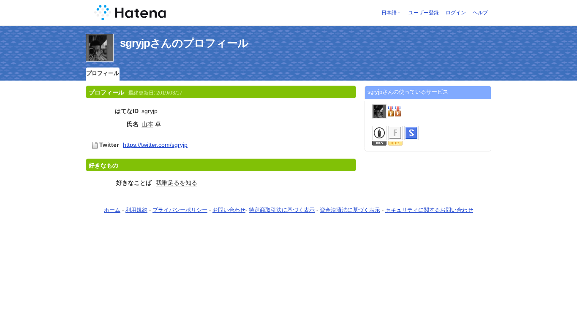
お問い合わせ (228, 210)
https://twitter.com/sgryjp (155, 144)
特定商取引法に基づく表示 (282, 210)
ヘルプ (480, 13)
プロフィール (102, 73)
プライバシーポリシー (179, 210)
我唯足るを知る (176, 182)
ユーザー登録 (423, 13)
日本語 (389, 13)
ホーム (112, 210)
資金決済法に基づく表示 (350, 210)
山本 (147, 124)
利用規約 (136, 210)
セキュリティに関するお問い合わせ (429, 210)
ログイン (456, 13)
